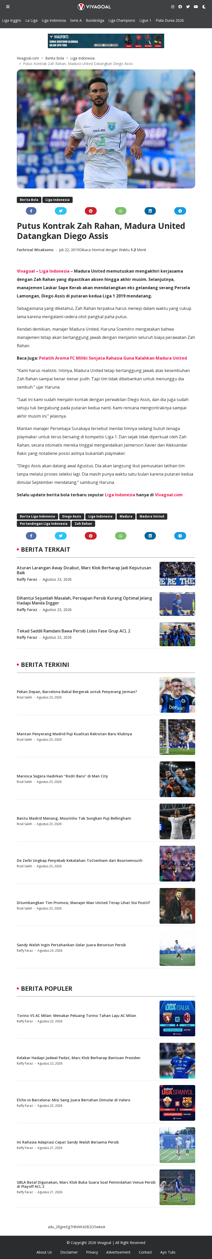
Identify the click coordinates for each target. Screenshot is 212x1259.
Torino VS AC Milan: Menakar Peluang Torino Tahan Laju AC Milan (76, 1015)
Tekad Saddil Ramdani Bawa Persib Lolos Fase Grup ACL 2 (73, 631)
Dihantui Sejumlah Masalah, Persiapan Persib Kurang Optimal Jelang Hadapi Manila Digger (84, 600)
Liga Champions (121, 20)
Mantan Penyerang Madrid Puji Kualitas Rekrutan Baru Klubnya (74, 733)
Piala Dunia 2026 (170, 20)
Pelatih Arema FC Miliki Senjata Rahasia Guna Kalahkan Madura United (113, 358)
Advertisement (118, 1252)
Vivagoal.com (28, 58)
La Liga (31, 20)
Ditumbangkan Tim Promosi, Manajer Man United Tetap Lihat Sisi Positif (83, 902)
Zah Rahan (83, 523)
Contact (145, 1252)
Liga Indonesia (54, 20)
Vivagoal (26, 271)
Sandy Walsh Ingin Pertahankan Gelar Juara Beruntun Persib (71, 944)
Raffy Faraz (27, 579)
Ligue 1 (145, 20)
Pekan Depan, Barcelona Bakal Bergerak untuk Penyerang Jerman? (77, 691)
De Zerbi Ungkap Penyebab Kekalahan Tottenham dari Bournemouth (79, 860)
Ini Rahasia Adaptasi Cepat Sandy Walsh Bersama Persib (68, 1142)
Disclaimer (69, 1252)
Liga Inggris (11, 20)
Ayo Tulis (168, 1252)
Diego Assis (71, 516)
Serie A (76, 20)
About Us (44, 1252)
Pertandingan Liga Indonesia (43, 523)
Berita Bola (54, 58)
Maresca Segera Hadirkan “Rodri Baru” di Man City (62, 776)
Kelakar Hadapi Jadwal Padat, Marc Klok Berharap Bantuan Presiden (78, 1057)
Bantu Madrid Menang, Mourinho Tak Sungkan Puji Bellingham (74, 818)
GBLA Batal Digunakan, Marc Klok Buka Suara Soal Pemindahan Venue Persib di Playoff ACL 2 (86, 1184)
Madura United (152, 516)
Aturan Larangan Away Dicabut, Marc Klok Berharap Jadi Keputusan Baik (84, 570)
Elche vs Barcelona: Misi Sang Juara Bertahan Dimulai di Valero (73, 1099)
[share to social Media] (31, 211)
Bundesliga (95, 20)
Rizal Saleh (24, 697)
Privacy (92, 1252)
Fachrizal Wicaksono (36, 249)
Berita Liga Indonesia (37, 516)
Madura (126, 516)
